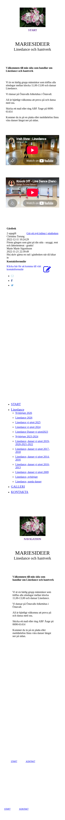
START (32, 30)
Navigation (32, 539)
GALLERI (18, 486)
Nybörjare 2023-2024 (26, 436)
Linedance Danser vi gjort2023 (31, 431)
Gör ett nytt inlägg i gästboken (42, 233)
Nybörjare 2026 (23, 413)
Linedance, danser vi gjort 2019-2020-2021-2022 (32, 443)
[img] (33, 17)
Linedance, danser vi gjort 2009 (32, 472)
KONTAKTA (19, 492)
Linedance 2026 (23, 417)
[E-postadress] (12, 275)
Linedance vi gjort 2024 (27, 427)
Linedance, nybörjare (26, 476)
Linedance (17, 409)
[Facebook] (11, 280)
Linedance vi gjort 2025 (27, 422)
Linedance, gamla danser (28, 481)
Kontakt (30, 761)
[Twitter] (12, 285)
